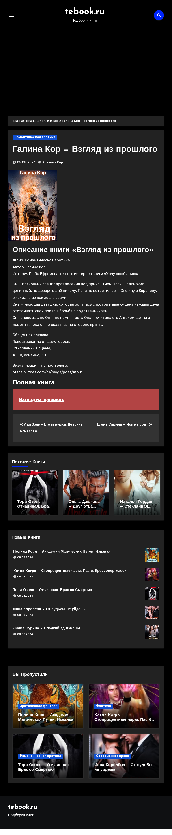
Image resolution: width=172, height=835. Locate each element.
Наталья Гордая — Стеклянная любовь (136, 507)
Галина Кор (50, 120)
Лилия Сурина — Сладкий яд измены (46, 628)
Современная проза (112, 756)
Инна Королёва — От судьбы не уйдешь (49, 609)
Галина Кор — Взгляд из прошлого (85, 149)
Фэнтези (103, 706)
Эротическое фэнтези (38, 706)
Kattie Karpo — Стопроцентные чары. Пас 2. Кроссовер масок (69, 571)
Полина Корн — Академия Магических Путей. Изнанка (61, 552)
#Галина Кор (52, 162)
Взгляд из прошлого (41, 399)
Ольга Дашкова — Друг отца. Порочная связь (85, 507)
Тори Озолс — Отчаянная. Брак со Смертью (34, 507)
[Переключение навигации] (11, 15)
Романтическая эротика (35, 137)
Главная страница (26, 120)
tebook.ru (84, 12)
